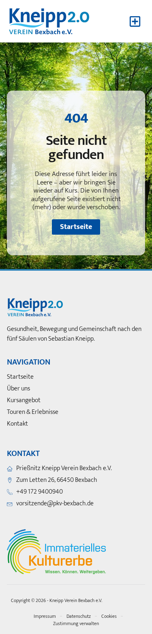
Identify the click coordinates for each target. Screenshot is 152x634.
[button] (135, 21)
